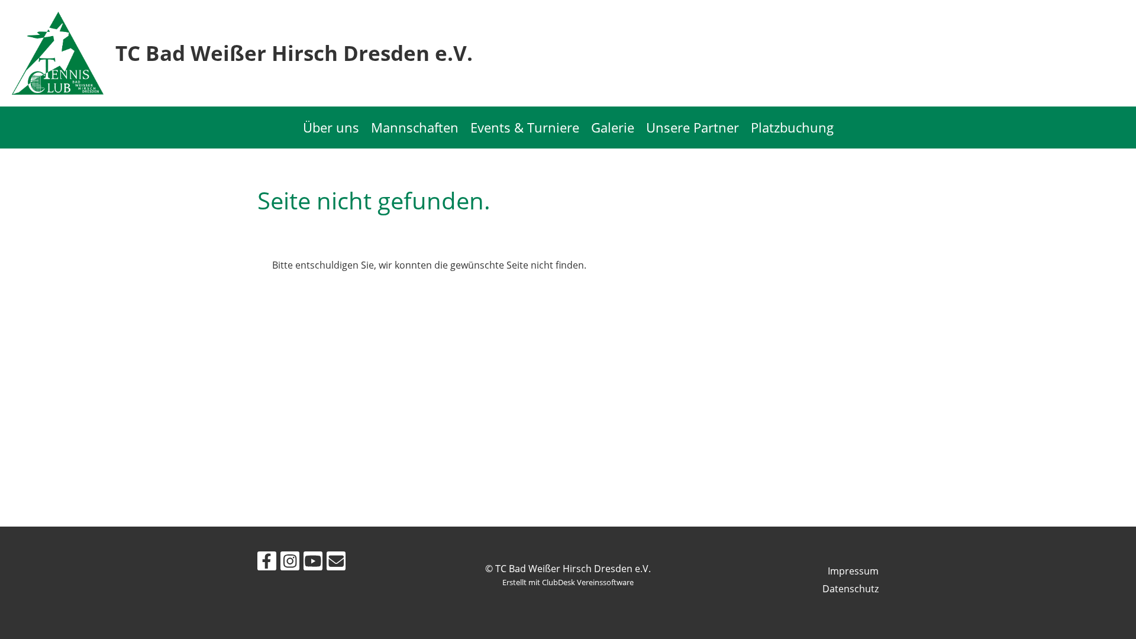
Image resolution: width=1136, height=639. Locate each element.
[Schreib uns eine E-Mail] (336, 563)
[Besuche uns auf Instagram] (289, 563)
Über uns (331, 127)
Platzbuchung (792, 127)
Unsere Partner (692, 127)
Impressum (853, 570)
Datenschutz (850, 588)
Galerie (612, 127)
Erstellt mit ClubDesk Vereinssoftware (568, 582)
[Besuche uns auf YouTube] (313, 563)
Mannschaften (415, 127)
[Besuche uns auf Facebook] (266, 563)
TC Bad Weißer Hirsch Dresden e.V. (294, 53)
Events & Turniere (524, 127)
